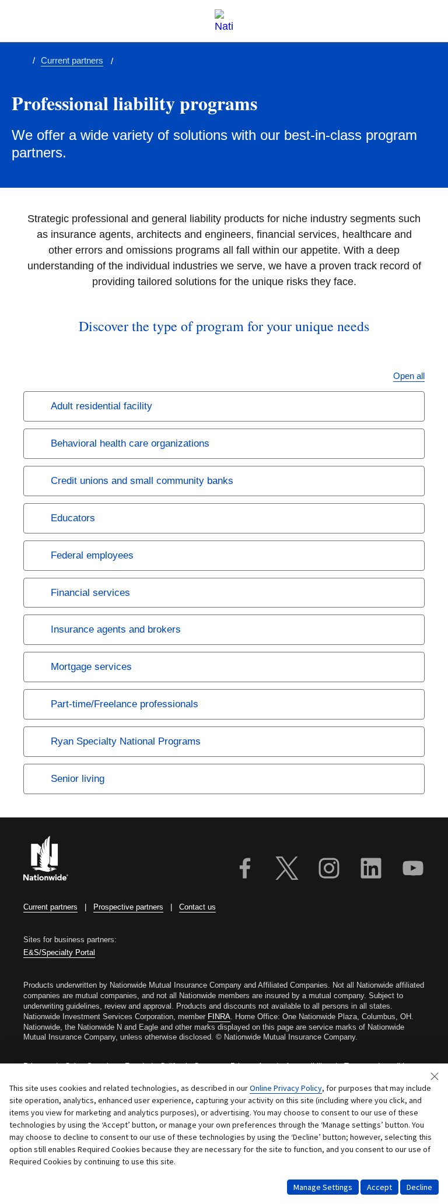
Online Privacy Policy (286, 1088)
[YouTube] (413, 870)
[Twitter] (287, 870)
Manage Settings (322, 1187)
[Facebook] (245, 870)
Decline (419, 1187)
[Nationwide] (52, 859)
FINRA (219, 1016)
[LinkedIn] (371, 870)
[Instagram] (329, 870)
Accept (379, 1187)
